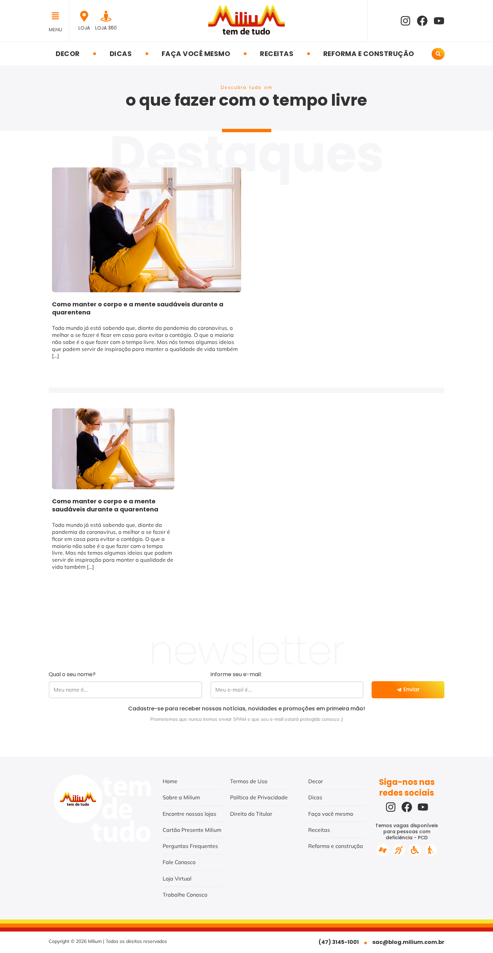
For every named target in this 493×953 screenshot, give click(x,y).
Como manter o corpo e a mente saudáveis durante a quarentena (137, 308)
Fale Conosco (179, 862)
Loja (84, 27)
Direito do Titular (251, 813)
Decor (68, 53)
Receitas (276, 53)
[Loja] (84, 16)
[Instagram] (405, 20)
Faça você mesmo (196, 53)
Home (170, 781)
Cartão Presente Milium (192, 829)
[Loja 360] (106, 16)
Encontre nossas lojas (189, 813)
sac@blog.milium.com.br (408, 942)
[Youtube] (439, 20)
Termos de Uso (248, 781)
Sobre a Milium (181, 797)
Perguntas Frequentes (190, 846)
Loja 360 (106, 27)
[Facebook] (422, 20)
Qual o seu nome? (72, 674)
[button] (57, 16)
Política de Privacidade (259, 797)
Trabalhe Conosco (185, 894)
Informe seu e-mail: (236, 674)
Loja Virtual (177, 878)
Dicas (121, 53)
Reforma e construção (368, 53)
